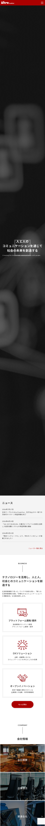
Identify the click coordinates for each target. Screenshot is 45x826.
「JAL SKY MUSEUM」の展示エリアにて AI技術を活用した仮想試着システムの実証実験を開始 (22, 525)
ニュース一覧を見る (36, 548)
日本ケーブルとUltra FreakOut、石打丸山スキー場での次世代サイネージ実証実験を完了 (22, 513)
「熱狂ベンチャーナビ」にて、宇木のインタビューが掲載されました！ (22, 537)
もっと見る (22, 704)
